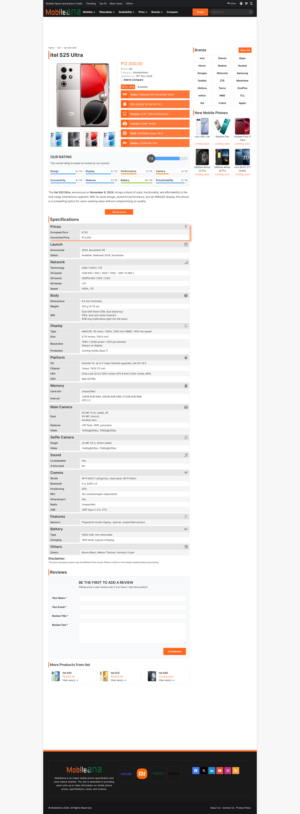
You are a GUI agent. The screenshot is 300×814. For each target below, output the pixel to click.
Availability (125, 11)
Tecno (222, 88)
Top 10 (102, 3)
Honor (202, 65)
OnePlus (242, 88)
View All (245, 50)
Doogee (202, 73)
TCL (242, 95)
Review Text (60, 624)
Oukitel (202, 80)
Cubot (222, 102)
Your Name (59, 597)
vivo (202, 58)
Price (142, 11)
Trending (91, 3)
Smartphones (140, 72)
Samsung (242, 73)
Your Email (59, 606)
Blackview (242, 80)
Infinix (202, 95)
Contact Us (228, 807)
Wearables (105, 11)
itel (87, 665)
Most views (116, 3)
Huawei (242, 65)
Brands (155, 11)
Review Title (60, 615)
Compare (172, 11)
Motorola (222, 73)
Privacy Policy (243, 807)
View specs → (70, 680)
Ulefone (202, 88)
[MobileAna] (63, 12)
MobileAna (57, 807)
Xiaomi (222, 58)
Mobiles (88, 11)
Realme (222, 65)
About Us (215, 807)
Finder (200, 12)
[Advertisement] (150, 28)
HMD (222, 95)
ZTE (222, 80)
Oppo (242, 58)
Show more (119, 211)
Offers (129, 3)
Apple (242, 102)
